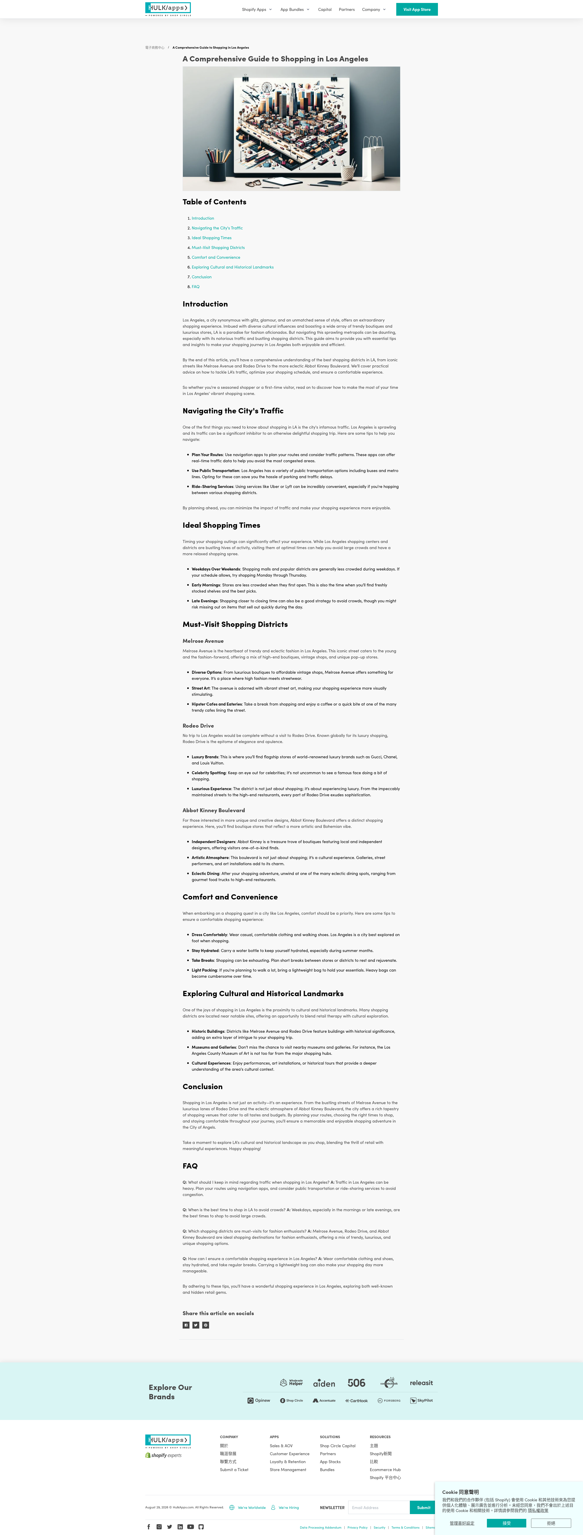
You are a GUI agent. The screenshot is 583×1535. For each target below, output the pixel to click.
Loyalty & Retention (288, 1461)
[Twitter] (169, 1526)
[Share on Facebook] (186, 1325)
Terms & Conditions (405, 1527)
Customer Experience (289, 1453)
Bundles (327, 1469)
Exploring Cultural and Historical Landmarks (233, 267)
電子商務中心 (154, 47)
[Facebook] (148, 1526)
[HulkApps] (168, 9)
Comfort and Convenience (216, 257)
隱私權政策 (538, 1510)
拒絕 (551, 1523)
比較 (374, 1461)
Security (379, 1527)
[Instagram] (159, 1526)
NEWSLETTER (332, 1507)
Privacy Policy (358, 1527)
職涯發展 (228, 1453)
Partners (328, 1453)
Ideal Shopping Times (212, 237)
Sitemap (432, 1527)
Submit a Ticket (234, 1469)
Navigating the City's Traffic (217, 228)
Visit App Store (417, 9)
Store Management (288, 1469)
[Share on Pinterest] (205, 1325)
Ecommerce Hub (385, 1469)
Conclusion (202, 276)
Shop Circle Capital (337, 1445)
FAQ (195, 286)
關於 (224, 1445)
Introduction (203, 218)
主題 (374, 1445)
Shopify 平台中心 (385, 1477)
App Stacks (330, 1461)
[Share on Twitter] (195, 1325)
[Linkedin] (180, 1526)
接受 (507, 1523)
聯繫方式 (228, 1461)
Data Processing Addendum (320, 1527)
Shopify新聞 (381, 1453)
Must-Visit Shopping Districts (218, 247)
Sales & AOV (281, 1445)
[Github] (201, 1526)
